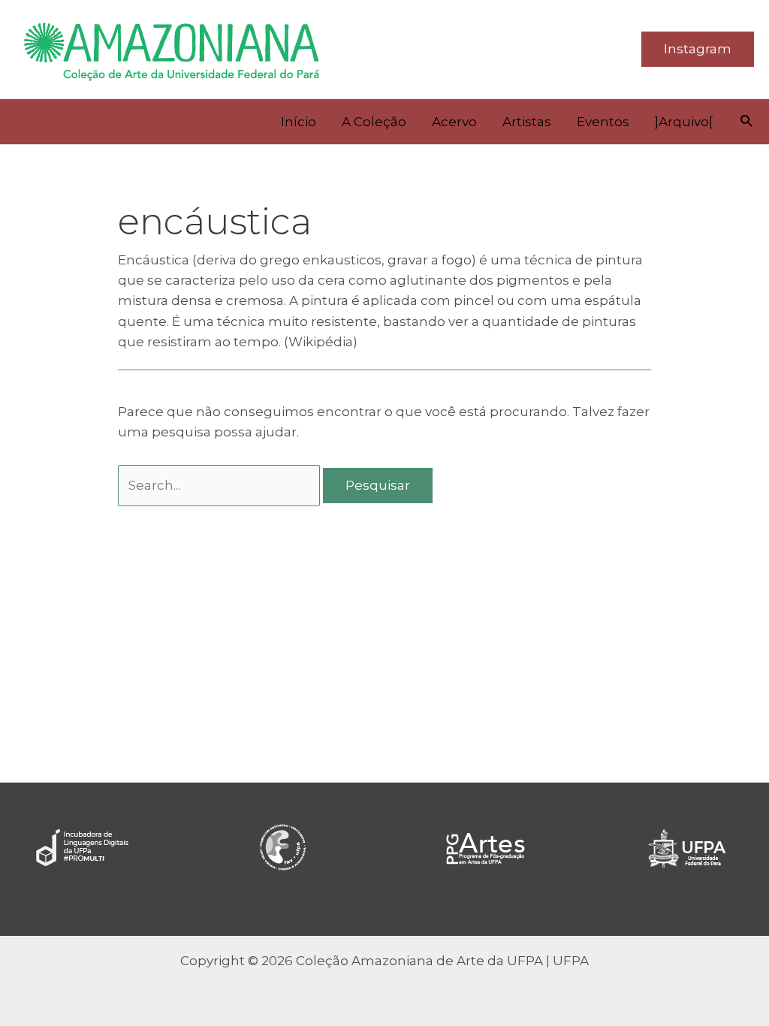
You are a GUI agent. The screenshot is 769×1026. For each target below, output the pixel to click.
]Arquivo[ (684, 121)
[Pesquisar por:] (220, 485)
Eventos (603, 121)
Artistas (526, 121)
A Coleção (374, 121)
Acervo (454, 121)
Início (298, 121)
